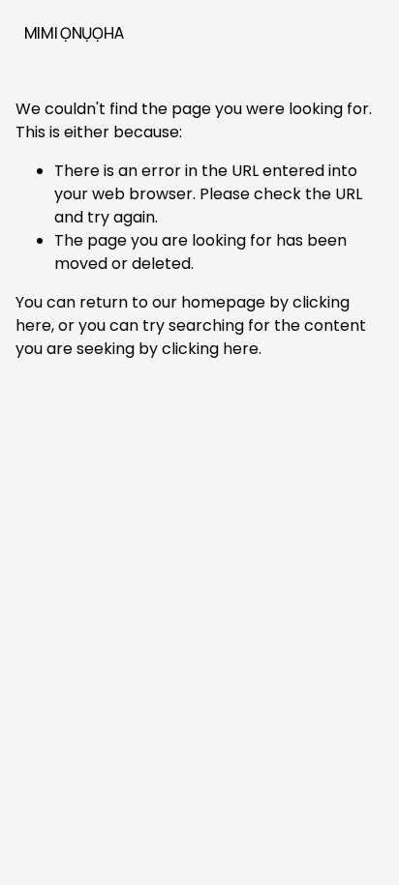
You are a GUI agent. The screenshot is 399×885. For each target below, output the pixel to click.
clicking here (210, 349)
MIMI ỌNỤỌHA (73, 33)
